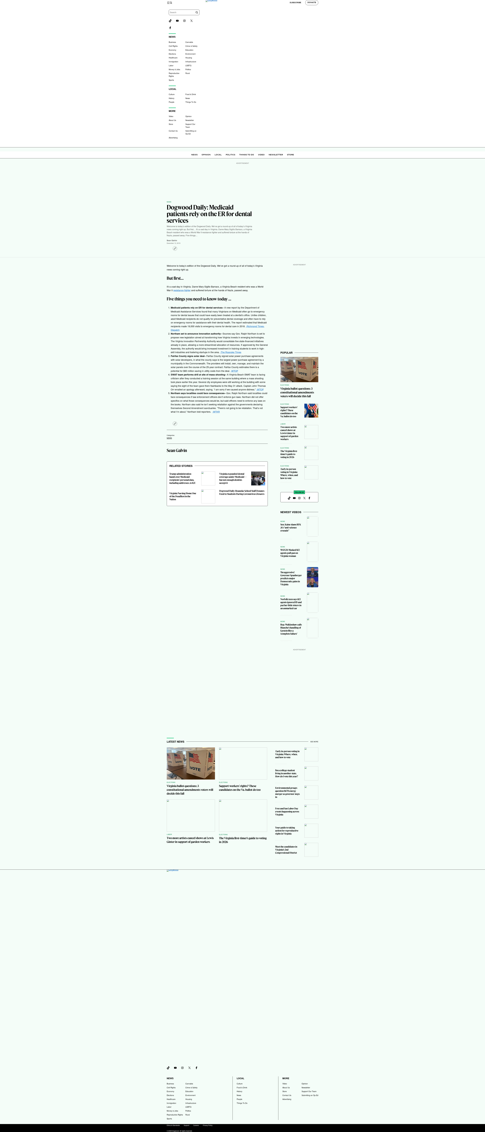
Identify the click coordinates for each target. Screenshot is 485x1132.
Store (171, 124)
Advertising (173, 137)
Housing (188, 57)
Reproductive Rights (175, 1114)
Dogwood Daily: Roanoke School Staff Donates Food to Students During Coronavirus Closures (241, 492)
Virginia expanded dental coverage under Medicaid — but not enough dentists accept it (233, 478)
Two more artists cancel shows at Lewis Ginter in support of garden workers (289, 433)
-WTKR (216, 411)
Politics (188, 69)
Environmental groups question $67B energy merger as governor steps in (287, 792)
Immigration (173, 61)
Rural (187, 73)
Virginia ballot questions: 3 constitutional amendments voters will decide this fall (297, 392)
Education (189, 50)
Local (218, 155)
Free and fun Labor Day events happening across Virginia (287, 811)
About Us (172, 120)
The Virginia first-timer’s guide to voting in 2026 (289, 454)
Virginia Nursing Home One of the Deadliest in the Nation (182, 496)
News (187, 98)
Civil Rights (173, 46)
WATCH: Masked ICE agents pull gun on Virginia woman (290, 552)
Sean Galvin (172, 240)
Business (172, 42)
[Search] (197, 12)
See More (314, 741)
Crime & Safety (191, 46)
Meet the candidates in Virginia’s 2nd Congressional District (286, 849)
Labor (171, 65)
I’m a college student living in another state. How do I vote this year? (286, 773)
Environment (190, 54)
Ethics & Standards (173, 1125)
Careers (196, 1125)
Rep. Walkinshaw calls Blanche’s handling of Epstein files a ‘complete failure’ (291, 629)
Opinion (188, 116)
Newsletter (189, 120)
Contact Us (173, 131)
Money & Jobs (174, 69)
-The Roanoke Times (230, 352)
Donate (311, 2)
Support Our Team (309, 1091)
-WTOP (234, 370)
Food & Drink (190, 94)
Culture (172, 94)
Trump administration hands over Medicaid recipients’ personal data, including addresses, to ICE (182, 478)
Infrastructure (190, 61)
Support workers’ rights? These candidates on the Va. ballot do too (289, 412)
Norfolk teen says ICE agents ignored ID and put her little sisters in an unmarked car (291, 604)
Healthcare (173, 57)
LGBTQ (188, 65)
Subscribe (295, 3)
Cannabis (189, 42)
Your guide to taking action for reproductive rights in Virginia (286, 830)
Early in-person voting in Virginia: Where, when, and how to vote (289, 474)
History (171, 98)
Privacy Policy (207, 1125)
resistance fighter (182, 290)
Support (186, 1125)
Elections (172, 54)
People (171, 102)
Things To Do (190, 102)
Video (171, 116)
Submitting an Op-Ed (310, 1095)
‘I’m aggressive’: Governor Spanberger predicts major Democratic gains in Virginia (291, 578)
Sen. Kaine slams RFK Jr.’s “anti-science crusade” (290, 527)
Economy (172, 50)
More (285, 1078)
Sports (171, 80)
